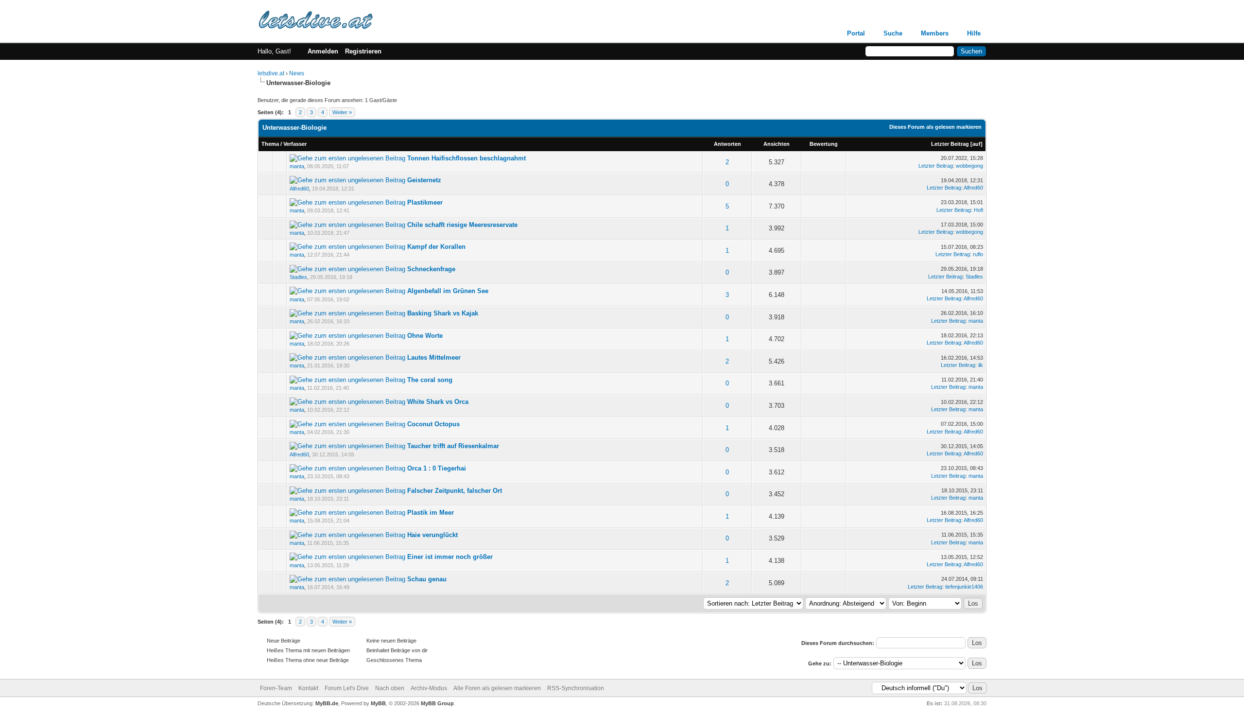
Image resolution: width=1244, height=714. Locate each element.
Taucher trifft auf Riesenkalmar (453, 446)
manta (297, 166)
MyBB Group (437, 703)
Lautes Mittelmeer (434, 357)
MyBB (378, 703)
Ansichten (776, 144)
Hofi (978, 210)
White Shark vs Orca (437, 401)
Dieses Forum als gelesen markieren (935, 127)
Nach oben (389, 688)
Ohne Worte (425, 335)
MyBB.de (326, 703)
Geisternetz (424, 180)
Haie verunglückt (432, 535)
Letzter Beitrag (950, 144)
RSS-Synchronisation (575, 688)
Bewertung (824, 144)
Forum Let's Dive (347, 688)
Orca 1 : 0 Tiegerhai (436, 468)
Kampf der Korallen (436, 246)
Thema (270, 144)
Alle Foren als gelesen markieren (497, 688)
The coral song (429, 379)
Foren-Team (276, 688)
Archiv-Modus (429, 688)
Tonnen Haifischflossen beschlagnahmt (466, 158)
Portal (856, 33)
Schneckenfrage (431, 269)
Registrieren (363, 51)
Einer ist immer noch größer (450, 556)
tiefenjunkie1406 (964, 587)
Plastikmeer (425, 202)
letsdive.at (271, 73)
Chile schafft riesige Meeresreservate (462, 224)
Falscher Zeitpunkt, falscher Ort (454, 490)
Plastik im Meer (430, 512)
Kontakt (308, 688)
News (296, 73)
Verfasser (295, 144)
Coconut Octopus (433, 424)
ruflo (978, 254)
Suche (892, 33)
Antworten (727, 144)
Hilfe (974, 33)
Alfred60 (299, 189)
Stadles (298, 277)
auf (976, 144)
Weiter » (342, 112)
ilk (980, 365)
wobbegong (969, 166)
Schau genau (427, 579)
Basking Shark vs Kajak (442, 313)
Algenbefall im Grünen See (447, 291)
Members (935, 33)
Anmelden (323, 51)
